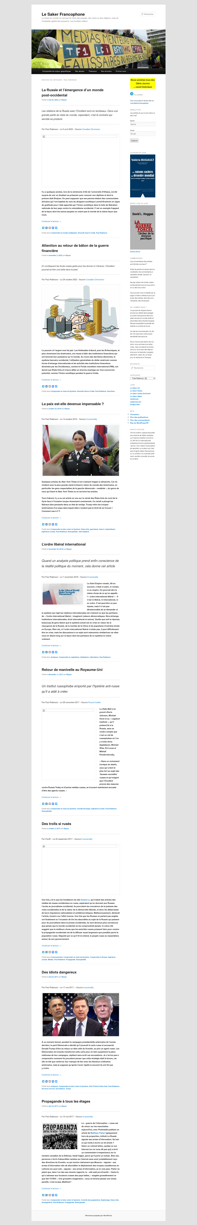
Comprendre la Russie (98, 957)
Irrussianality (91, 419)
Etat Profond (94, 1086)
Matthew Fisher (98, 1132)
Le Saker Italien (136, 396)
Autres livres (135, 251)
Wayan (64, 100)
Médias (50, 959)
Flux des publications (139, 417)
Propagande (70, 959)
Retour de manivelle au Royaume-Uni (72, 669)
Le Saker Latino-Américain (140, 393)
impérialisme (110, 529)
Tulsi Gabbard (84, 531)
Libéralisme (94, 657)
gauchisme (94, 529)
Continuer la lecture (51, 221)
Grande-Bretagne (83, 808)
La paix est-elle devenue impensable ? (73, 403)
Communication (57, 957)
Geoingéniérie (47, 1202)
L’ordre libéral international (64, 544)
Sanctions (111, 391)
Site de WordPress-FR (139, 423)
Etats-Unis (85, 529)
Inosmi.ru (85, 899)
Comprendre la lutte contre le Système (65, 529)
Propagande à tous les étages (66, 1101)
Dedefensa (134, 399)
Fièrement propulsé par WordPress (98, 1215)
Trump (68, 1088)
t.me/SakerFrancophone (139, 103)
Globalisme (84, 657)
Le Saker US (135, 388)
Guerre (102, 529)
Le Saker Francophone (63, 14)
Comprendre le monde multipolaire (64, 233)
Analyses (54, 657)
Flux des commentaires (140, 420)
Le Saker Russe (136, 391)
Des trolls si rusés (56, 823)
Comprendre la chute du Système (63, 391)
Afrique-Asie (135, 404)
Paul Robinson (101, 233)
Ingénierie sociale (48, 531)
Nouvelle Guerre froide (86, 233)
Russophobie (73, 531)
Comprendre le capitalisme (69, 657)
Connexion (134, 414)
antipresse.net (135, 402)
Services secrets (48, 1088)
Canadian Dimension (91, 129)
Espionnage (105, 1200)
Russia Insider (94, 702)
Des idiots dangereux (59, 972)
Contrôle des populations (90, 1200)
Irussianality (88, 987)
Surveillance (60, 1088)
